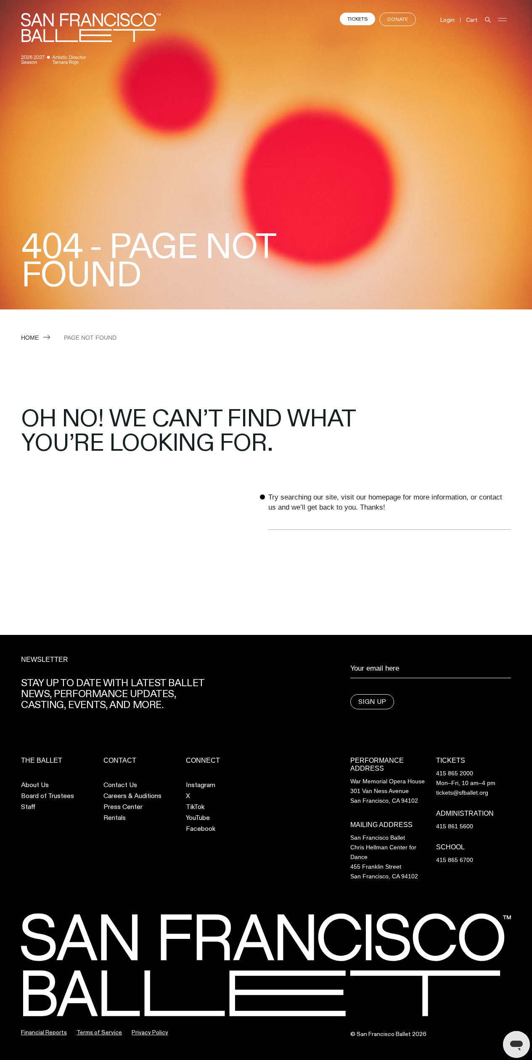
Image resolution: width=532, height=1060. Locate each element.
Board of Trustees (47, 796)
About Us (35, 785)
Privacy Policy (150, 1032)
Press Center (123, 807)
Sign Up (372, 702)
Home (30, 337)
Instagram (200, 785)
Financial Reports (44, 1032)
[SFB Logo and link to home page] (91, 27)
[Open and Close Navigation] (502, 19)
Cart (472, 20)
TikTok (195, 807)
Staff (28, 807)
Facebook (200, 829)
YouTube (198, 818)
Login (447, 20)
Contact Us (120, 785)
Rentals (114, 818)
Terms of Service (99, 1032)
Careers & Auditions (132, 796)
